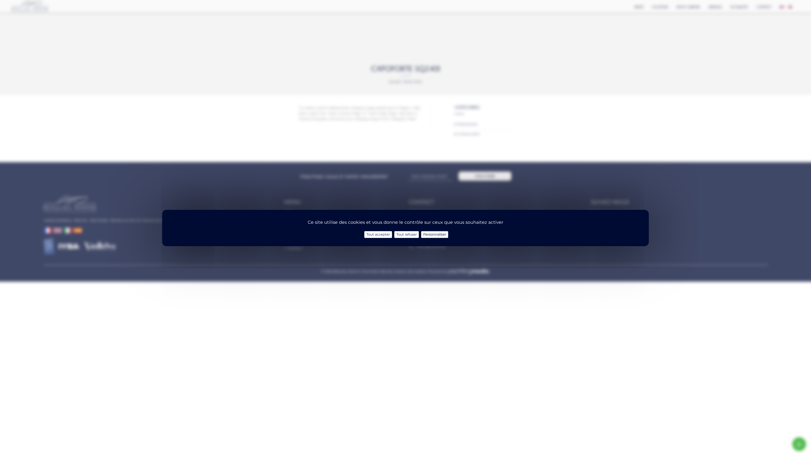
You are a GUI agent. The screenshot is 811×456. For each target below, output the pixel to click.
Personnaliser (434, 234)
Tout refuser (406, 234)
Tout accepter (378, 234)
